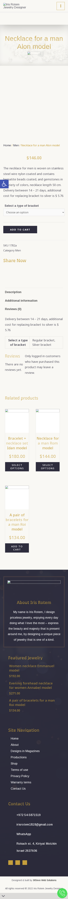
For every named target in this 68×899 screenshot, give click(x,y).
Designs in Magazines (25, 751)
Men (16, 145)
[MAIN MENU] (61, 6)
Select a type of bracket (22, 205)
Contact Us (18, 788)
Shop (14, 763)
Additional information (21, 300)
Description (13, 292)
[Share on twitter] (7, 268)
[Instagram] (17, 862)
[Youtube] (24, 862)
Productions (19, 757)
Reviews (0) (13, 309)
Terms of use (19, 769)
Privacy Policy (20, 776)
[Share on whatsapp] (9, 268)
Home (7, 145)
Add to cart (20, 229)
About (15, 744)
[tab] (34, 292)
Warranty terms (21, 782)
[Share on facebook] (4, 268)
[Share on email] (11, 268)
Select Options (17, 466)
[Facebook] (10, 862)
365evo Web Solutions (44, 880)
